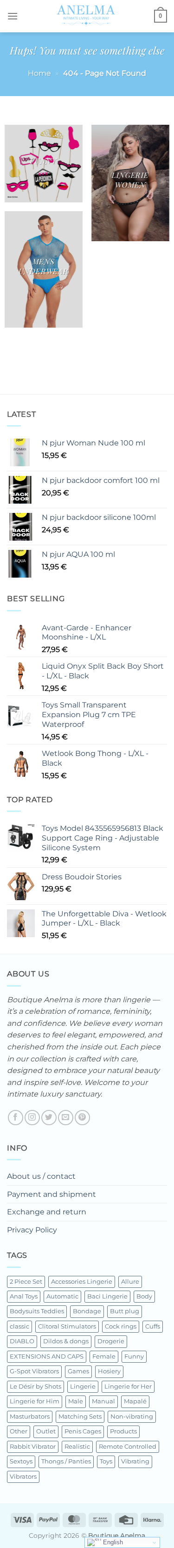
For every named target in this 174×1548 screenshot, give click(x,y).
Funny (134, 1356)
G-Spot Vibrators (34, 1371)
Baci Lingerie (107, 1296)
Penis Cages (82, 1431)
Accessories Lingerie (81, 1281)
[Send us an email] (65, 1117)
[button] (12, 16)
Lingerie (83, 1386)
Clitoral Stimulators (67, 1326)
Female (104, 1356)
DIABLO (22, 1341)
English (112, 1542)
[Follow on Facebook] (15, 1117)
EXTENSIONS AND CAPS (47, 1356)
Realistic (77, 1446)
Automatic (62, 1296)
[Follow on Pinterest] (82, 1117)
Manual (103, 1401)
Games (78, 1371)
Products (123, 1431)
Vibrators (23, 1476)
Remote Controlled (127, 1446)
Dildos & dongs (66, 1341)
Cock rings (120, 1326)
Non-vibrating (131, 1416)
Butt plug (124, 1311)
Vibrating (135, 1461)
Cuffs (152, 1326)
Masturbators (30, 1416)
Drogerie (110, 1341)
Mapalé (135, 1401)
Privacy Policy (32, 1229)
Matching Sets (80, 1416)
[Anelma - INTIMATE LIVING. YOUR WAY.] (86, 16)
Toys (106, 1461)
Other (18, 1431)
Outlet (46, 1431)
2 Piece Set (26, 1281)
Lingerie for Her (128, 1386)
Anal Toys (24, 1296)
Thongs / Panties (66, 1461)
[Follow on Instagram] (32, 1117)
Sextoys (21, 1461)
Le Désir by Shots (35, 1386)
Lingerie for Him (34, 1401)
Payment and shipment (51, 1194)
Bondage (87, 1311)
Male (75, 1401)
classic (19, 1326)
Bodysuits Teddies (37, 1311)
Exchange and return (46, 1211)
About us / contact (41, 1176)
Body (144, 1296)
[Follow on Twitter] (49, 1117)
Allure (130, 1281)
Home (39, 73)
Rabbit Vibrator (33, 1446)
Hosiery (109, 1371)
